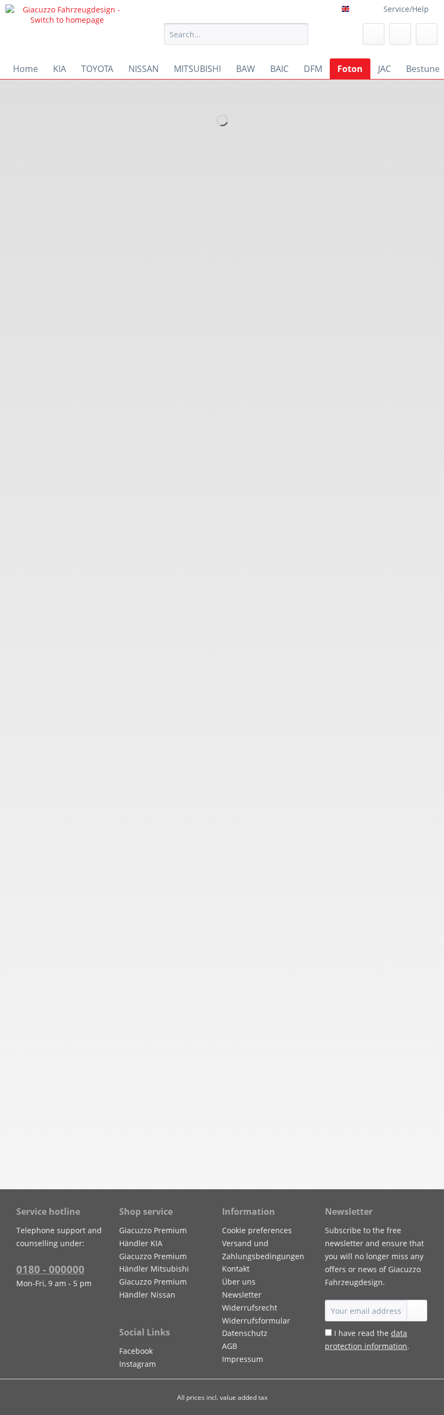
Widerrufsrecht (249, 1307)
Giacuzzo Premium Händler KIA (153, 1236)
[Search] (298, 34)
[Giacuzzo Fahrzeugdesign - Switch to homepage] (66, 28)
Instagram (137, 1364)
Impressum (242, 1359)
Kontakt (236, 1268)
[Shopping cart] (427, 34)
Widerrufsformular (256, 1320)
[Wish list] (373, 34)
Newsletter (242, 1294)
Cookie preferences (257, 1230)
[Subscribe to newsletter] (417, 1310)
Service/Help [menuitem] (406, 9)
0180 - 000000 (50, 1269)
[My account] (400, 34)
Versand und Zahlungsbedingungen (263, 1249)
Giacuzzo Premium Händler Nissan (153, 1288)
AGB (229, 1346)
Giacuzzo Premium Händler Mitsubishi (154, 1262)
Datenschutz (244, 1333)
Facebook (136, 1351)
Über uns (239, 1281)
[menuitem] (236, 39)
